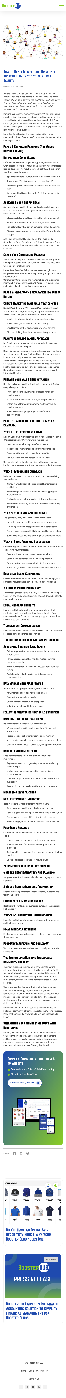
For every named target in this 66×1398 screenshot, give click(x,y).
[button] (61, 5)
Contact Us (34, 1379)
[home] (11, 5)
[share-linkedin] (21, 1153)
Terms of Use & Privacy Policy (34, 1371)
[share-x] (27, 1153)
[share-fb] (14, 1153)
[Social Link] (21, 1387)
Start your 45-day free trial (22, 1083)
